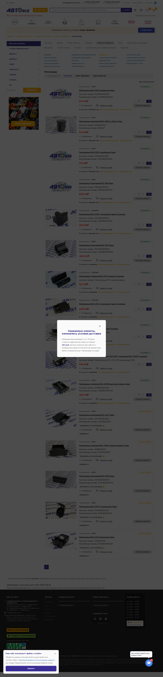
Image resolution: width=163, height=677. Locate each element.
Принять (31, 668)
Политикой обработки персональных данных (35, 660)
